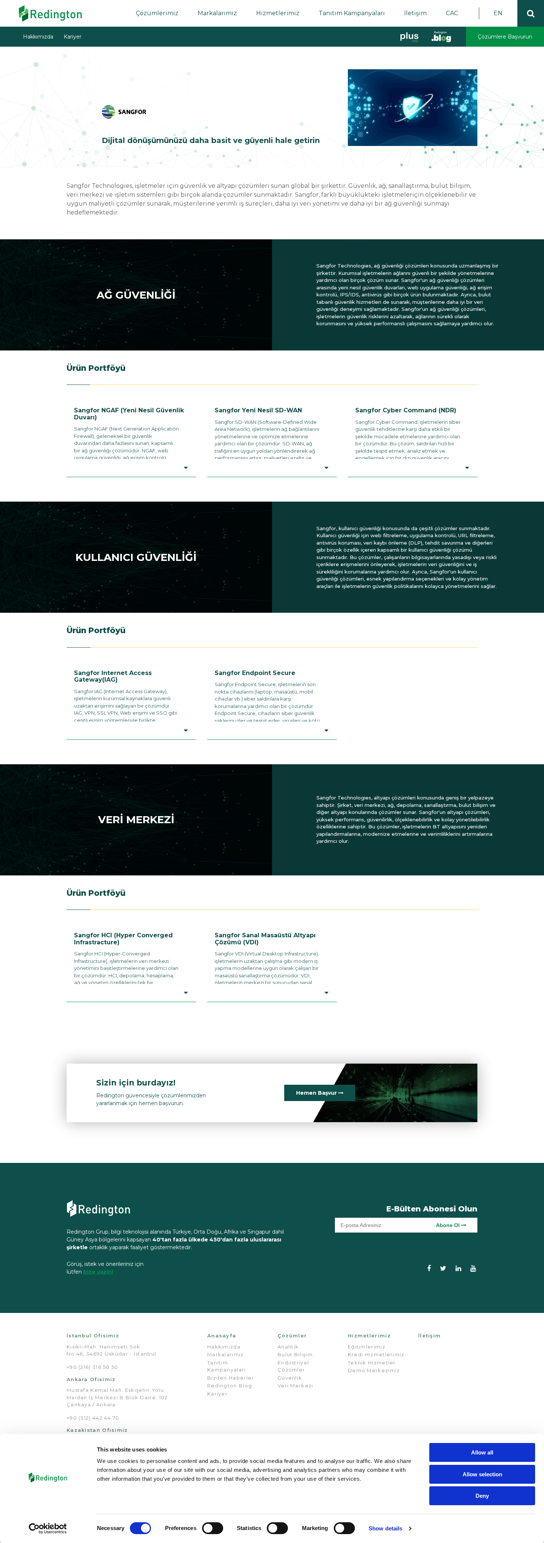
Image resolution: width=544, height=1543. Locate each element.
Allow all (482, 1452)
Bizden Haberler (230, 1378)
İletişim (415, 13)
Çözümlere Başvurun (505, 36)
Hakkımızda (38, 36)
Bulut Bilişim (295, 1354)
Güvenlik (290, 1378)
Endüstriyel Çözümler (293, 1366)
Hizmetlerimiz (277, 13)
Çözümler (292, 1336)
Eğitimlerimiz (366, 1347)
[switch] (212, 1528)
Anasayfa (221, 1336)
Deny (482, 1496)
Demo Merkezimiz (374, 1370)
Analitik (288, 1347)
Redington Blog (229, 1386)
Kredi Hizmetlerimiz (376, 1354)
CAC (452, 13)
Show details (385, 1528)
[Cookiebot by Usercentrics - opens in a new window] (48, 1528)
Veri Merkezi (295, 1386)
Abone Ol (448, 1225)
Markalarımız (217, 13)
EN (498, 13)
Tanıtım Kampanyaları (352, 13)
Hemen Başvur (317, 1093)
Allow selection (482, 1474)
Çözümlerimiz (157, 13)
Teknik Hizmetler (372, 1363)
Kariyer (72, 36)
